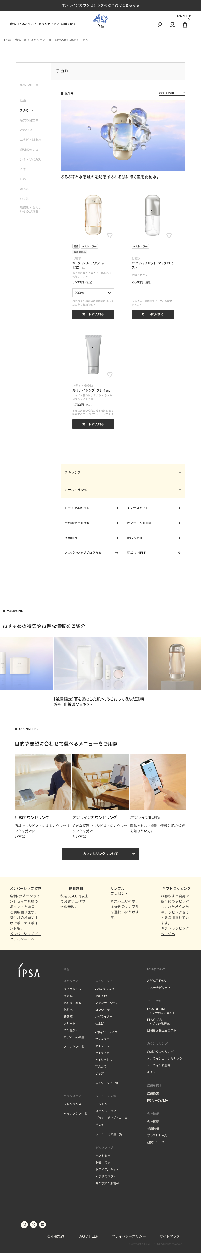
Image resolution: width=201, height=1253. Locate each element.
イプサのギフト (106, 1176)
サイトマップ (170, 1236)
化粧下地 (101, 995)
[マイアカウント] (172, 24)
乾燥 (74, 276)
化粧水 (68, 1009)
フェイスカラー (105, 1039)
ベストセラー (89, 246)
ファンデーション (107, 1002)
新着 (76, 246)
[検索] (160, 24)
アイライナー (104, 1052)
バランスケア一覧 (75, 1113)
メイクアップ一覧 (106, 1082)
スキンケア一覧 (74, 1046)
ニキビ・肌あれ (100, 273)
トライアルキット (107, 1169)
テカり (84, 276)
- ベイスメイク (104, 989)
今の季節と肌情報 (107, 1183)
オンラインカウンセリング (164, 1058)
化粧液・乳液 (72, 1002)
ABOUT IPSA (156, 980)
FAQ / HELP (184, 16)
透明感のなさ (80, 273)
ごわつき (88, 399)
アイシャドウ (104, 1059)
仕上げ (99, 1023)
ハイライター (104, 1016)
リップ (99, 1073)
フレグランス (72, 1104)
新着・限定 (103, 1162)
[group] (100, 672)
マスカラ (101, 1066)
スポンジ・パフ (106, 1110)
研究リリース (155, 1142)
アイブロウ (102, 1045)
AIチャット (154, 1072)
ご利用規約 (55, 1236)
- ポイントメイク (106, 1032)
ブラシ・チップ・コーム (111, 1117)
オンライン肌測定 (159, 1065)
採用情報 (153, 1128)
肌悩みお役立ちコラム (161, 1030)
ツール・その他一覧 (109, 1134)
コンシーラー (104, 1009)
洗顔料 (68, 995)
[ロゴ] (101, 21)
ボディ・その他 (74, 1037)
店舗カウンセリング (160, 1051)
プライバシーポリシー (129, 1236)
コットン (101, 1104)
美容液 (68, 1016)
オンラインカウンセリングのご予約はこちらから (101, 5)
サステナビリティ (159, 987)
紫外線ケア (71, 1030)
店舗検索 (153, 1093)
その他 (100, 1124)
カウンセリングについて (100, 853)
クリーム (69, 1023)
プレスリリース (157, 1135)
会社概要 (153, 1121)
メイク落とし (72, 989)
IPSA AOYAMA (157, 1100)
